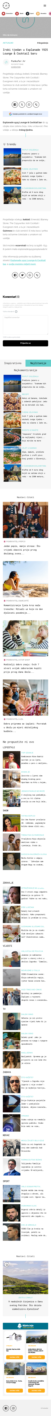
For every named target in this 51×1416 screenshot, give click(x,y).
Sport (32, 13)
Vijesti (21, 13)
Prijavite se (25, 343)
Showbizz (43, 13)
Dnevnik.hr (9, 13)
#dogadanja (42, 43)
